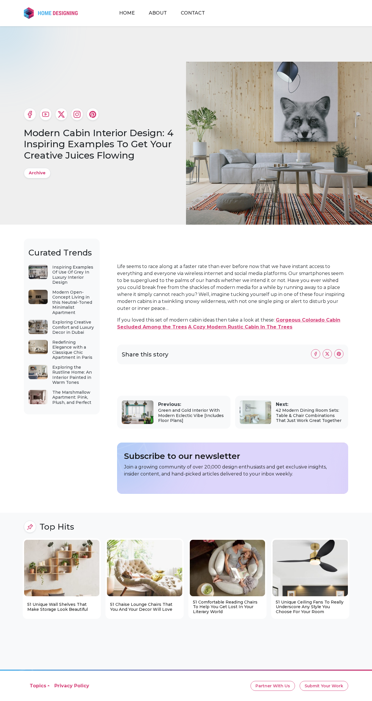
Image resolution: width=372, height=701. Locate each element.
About (158, 13)
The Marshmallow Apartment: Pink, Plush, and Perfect (71, 397)
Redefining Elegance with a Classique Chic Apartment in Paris (72, 350)
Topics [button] (38, 685)
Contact (193, 13)
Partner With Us (272, 685)
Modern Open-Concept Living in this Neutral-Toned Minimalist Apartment (72, 302)
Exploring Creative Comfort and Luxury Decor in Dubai (73, 327)
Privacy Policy (71, 685)
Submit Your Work (324, 685)
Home (127, 13)
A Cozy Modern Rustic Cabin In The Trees (240, 327)
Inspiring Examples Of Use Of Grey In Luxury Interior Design (72, 275)
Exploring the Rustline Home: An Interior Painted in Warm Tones (72, 375)
